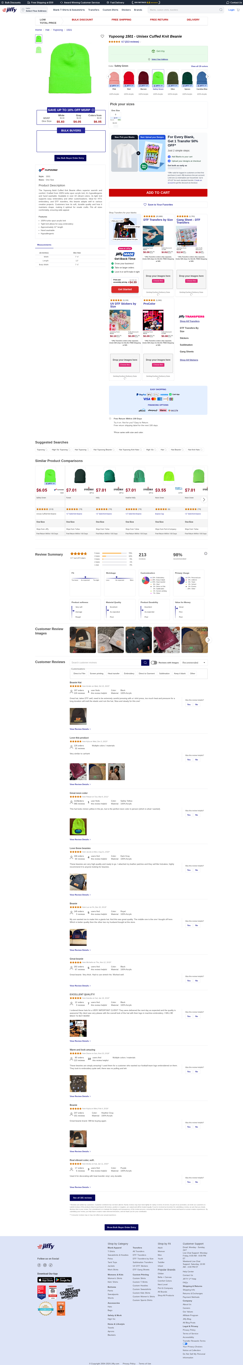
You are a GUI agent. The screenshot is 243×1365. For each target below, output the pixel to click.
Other (192, 673)
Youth (160, 1259)
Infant (160, 1266)
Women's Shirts (115, 1278)
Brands (138, 9)
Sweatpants (113, 1294)
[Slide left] (108, 76)
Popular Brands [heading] (166, 1269)
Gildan (161, 1273)
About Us (187, 1304)
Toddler (161, 1262)
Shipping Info (189, 1290)
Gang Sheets (187, 351)
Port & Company (165, 1288)
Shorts (111, 1298)
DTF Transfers (139, 1255)
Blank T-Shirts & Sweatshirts (69, 9)
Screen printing (96, 673)
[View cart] (238, 9)
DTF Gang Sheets (141, 1269)
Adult (160, 1248)
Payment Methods (191, 1297)
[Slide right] (208, 76)
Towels (111, 1328)
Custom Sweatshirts (142, 1289)
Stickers (126, 9)
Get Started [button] (125, 289)
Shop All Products (166, 1295)
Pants (110, 1291)
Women (161, 1251)
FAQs (185, 1282)
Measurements (44, 245)
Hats (110, 1306)
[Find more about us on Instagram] (45, 1265)
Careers (186, 1308)
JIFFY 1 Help (189, 1279)
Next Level (163, 1284)
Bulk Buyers (71, 130)
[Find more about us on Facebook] (39, 1265)
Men (160, 1255)
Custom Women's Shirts (144, 1296)
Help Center (188, 1271)
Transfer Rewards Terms (194, 1341)
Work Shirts (113, 1269)
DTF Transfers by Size (143, 1259)
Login (232, 9)
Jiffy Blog (187, 1319)
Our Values (188, 1312)
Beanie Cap (159, 514)
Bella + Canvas (165, 1277)
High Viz (111, 1319)
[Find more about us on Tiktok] (50, 1265)
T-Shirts (111, 1251)
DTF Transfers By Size (189, 330)
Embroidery (129, 673)
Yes (189, 704)
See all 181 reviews (82, 1198)
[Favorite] (102, 36)
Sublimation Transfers (143, 1262)
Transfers (93, 9)
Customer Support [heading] (193, 1243)
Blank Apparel (115, 1248)
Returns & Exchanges (193, 1293)
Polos (110, 1259)
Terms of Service (190, 1333)
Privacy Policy (189, 1330)
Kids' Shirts (113, 1282)
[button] (70, 68)
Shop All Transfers (190, 321)
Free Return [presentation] (159, 19)
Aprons (111, 1331)
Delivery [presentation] (193, 19)
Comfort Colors (165, 1281)
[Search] (221, 9)
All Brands (162, 1292)
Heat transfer (114, 673)
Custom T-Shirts (140, 1282)
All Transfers (138, 1251)
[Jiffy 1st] (115, 118)
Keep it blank (180, 673)
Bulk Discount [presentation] (82, 19)
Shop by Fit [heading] (164, 1243)
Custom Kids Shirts (141, 1293)
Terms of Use (145, 1363)
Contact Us (188, 1275)
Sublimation (186, 345)
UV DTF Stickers (140, 1266)
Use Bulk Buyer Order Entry (70, 158)
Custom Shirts (110, 9)
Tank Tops (112, 1262)
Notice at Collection (192, 1350)
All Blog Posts (189, 1322)
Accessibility (188, 1337)
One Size (115, 110)
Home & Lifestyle (116, 1324)
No (196, 704)
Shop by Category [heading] (118, 1243)
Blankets (112, 1335)
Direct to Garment (147, 673)
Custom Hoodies (140, 1285)
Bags (110, 1310)
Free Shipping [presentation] (121, 19)
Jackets (111, 1266)
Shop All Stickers (189, 360)
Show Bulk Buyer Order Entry (121, 1227)
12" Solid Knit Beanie (74, 514)
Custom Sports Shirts (142, 1300)
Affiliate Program (190, 1315)
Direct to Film (79, 673)
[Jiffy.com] (9, 9)
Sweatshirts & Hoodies (118, 1255)
